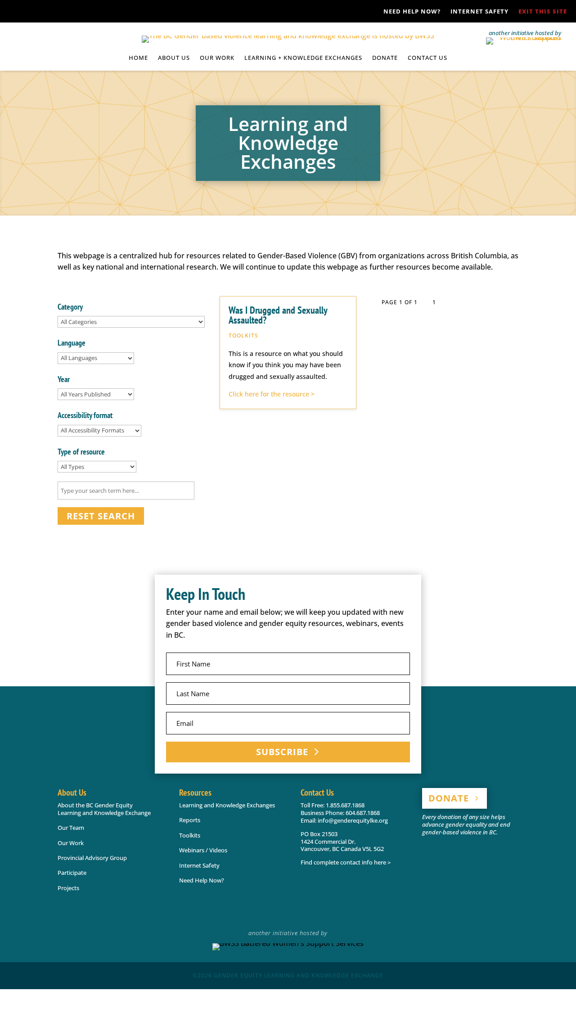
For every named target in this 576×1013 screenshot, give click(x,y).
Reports (189, 820)
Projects (68, 888)
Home (138, 58)
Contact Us (427, 58)
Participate (72, 873)
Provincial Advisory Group (92, 858)
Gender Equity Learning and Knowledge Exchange (298, 975)
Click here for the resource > (272, 394)
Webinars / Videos (203, 850)
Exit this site (542, 11)
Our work (217, 58)
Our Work (71, 843)
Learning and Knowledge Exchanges (227, 805)
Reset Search (101, 516)
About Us (174, 58)
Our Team (71, 828)
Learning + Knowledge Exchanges (303, 58)
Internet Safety (479, 11)
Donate (385, 58)
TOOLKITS (243, 335)
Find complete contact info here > (346, 862)
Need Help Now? (412, 11)
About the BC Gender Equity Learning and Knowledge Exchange (104, 809)
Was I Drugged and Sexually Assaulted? (278, 315)
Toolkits (189, 835)
